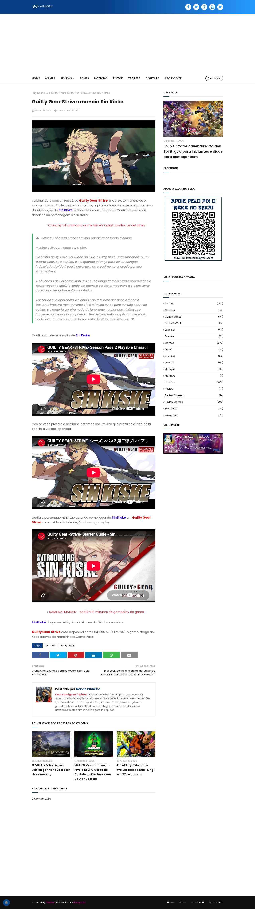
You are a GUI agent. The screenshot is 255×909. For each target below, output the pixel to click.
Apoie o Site (216, 902)
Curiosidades (194, 316)
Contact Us (198, 902)
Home (170, 902)
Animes (194, 303)
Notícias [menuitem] (101, 78)
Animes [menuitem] (50, 78)
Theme (50, 902)
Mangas (194, 369)
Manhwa (194, 375)
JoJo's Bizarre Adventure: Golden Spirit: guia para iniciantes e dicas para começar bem (193, 151)
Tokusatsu (194, 408)
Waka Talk (194, 415)
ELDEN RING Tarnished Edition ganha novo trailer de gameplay (51, 769)
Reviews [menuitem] (66, 78)
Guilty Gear (58, 93)
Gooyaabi (79, 902)
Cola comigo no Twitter (71, 694)
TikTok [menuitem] (118, 78)
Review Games (194, 402)
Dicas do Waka (194, 323)
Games (50, 645)
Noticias (194, 382)
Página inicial (40, 93)
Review (194, 388)
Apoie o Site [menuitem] (173, 78)
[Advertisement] (127, 44)
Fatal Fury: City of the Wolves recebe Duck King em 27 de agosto (135, 769)
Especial (194, 329)
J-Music (194, 356)
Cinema (194, 310)
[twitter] (196, 7)
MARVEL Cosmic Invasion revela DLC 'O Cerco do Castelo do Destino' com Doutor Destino (92, 772)
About (182, 902)
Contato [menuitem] (153, 78)
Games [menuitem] (84, 78)
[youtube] (212, 7)
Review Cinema (194, 395)
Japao (194, 362)
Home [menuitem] (36, 78)
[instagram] (204, 7)
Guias (194, 349)
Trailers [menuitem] (134, 78)
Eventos (194, 336)
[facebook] (188, 7)
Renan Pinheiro (43, 110)
